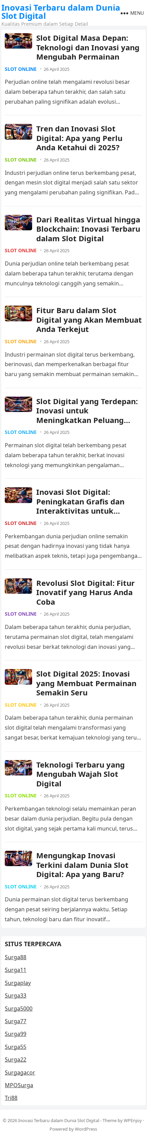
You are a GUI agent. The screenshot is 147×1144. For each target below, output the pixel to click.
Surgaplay (18, 983)
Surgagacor (20, 1072)
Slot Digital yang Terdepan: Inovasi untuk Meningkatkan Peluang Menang (87, 415)
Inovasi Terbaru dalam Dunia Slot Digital (60, 11)
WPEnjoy (133, 1120)
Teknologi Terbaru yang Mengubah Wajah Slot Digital (80, 773)
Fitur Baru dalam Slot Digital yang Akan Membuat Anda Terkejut (89, 319)
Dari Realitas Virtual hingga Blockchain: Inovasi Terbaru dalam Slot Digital (88, 228)
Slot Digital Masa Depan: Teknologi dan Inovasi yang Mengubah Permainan (87, 47)
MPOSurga (19, 1085)
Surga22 (15, 1059)
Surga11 (15, 970)
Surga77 (15, 1021)
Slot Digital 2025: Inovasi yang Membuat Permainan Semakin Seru (86, 682)
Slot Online (21, 69)
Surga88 (15, 957)
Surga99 (15, 1034)
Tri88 (11, 1098)
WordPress (86, 1129)
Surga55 (15, 1047)
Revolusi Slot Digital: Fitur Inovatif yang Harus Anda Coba (85, 592)
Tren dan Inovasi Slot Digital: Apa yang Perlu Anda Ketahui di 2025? (79, 137)
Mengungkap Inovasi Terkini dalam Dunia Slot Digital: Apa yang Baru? (82, 864)
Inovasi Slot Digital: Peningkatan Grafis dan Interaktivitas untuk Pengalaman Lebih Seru (80, 506)
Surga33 (15, 995)
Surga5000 (18, 1008)
